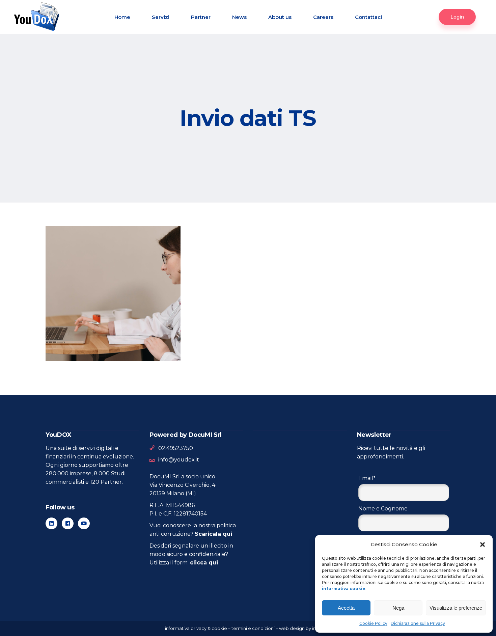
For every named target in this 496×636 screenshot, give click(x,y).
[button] (482, 544)
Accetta (346, 608)
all (61, 240)
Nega (398, 608)
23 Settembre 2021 (81, 346)
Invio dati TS (85, 240)
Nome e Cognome (383, 508)
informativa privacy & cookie (196, 628)
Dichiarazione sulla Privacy (418, 623)
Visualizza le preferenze (456, 608)
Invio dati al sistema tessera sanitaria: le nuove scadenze (109, 260)
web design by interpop (305, 628)
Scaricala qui (213, 534)
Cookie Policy (373, 623)
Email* (367, 478)
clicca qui (204, 562)
